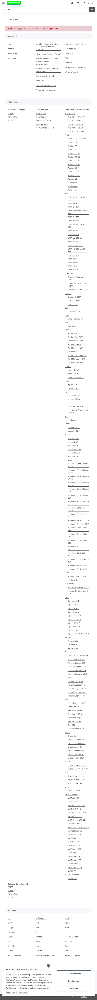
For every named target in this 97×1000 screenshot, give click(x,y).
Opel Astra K (73, 604)
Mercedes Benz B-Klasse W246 (78, 483)
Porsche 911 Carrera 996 (78, 655)
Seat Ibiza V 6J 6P (75, 710)
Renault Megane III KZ (77, 692)
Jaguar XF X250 (74, 399)
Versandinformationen (45, 90)
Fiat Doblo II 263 (74, 326)
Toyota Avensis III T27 (77, 780)
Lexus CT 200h (74, 427)
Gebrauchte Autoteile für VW (48, 54)
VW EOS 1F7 (73, 801)
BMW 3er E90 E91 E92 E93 (77, 225)
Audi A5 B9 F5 (74, 168)
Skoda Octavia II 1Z (76, 739)
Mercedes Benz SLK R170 (78, 565)
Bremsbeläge (41, 117)
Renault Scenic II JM (76, 696)
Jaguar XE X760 (74, 395)
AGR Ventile (41, 113)
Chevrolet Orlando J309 (78, 289)
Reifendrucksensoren (45, 128)
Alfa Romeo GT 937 (76, 131)
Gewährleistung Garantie (75, 44)
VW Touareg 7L (74, 863)
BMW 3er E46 (73, 220)
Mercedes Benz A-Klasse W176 (78, 465)
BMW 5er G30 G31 (75, 245)
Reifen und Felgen (72, 955)
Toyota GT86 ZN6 (75, 783)
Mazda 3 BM (73, 438)
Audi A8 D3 (72, 179)
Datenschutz (70, 53)
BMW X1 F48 (73, 262)
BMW (67, 193)
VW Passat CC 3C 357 (77, 834)
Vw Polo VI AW (74, 845)
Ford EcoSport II (74, 344)
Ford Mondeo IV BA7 (76, 359)
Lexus (67, 423)
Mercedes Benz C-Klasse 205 (78, 502)
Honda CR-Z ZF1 (74, 373)
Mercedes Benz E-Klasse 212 (78, 535)
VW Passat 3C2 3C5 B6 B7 (78, 827)
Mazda (68, 434)
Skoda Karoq (73, 736)
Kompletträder (14, 117)
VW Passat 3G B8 (75, 831)
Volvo (67, 787)
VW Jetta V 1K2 (74, 823)
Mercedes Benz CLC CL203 (76, 509)
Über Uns (40, 80)
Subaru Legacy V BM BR (78, 769)
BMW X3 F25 (73, 270)
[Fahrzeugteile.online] (14, 3)
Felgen (10, 113)
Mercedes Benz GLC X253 (76, 547)
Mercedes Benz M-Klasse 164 (78, 560)
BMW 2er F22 (73, 217)
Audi (67, 135)
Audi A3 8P (72, 146)
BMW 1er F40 (73, 207)
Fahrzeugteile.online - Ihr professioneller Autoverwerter (47, 61)
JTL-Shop (84, 997)
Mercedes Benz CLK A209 (76, 515)
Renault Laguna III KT (77, 688)
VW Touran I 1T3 (75, 867)
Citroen (68, 293)
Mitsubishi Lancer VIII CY (78, 587)
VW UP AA (72, 871)
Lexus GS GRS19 (74, 431)
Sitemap (68, 63)
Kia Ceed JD (73, 420)
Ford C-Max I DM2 (75, 337)
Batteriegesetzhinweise (75, 67)
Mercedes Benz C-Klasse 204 (78, 496)
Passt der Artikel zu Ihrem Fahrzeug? (47, 69)
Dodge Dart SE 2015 (76, 319)
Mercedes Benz (71, 460)
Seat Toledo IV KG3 (76, 728)
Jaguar (67, 392)
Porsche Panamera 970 (77, 674)
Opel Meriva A (74, 623)
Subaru (68, 761)
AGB (66, 58)
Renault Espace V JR (76, 685)
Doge (67, 315)
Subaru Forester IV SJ (77, 765)
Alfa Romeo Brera (75, 124)
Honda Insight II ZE (76, 377)
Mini (67, 573)
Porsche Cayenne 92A (77, 666)
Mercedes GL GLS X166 (77, 569)
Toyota (67, 772)
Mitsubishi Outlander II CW (78, 592)
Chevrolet (69, 273)
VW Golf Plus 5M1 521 (77, 820)
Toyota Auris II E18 (75, 776)
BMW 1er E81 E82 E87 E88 (77, 198)
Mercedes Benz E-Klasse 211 (78, 529)
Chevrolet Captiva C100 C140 (78, 278)
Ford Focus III (73, 351)
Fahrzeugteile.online (45, 955)
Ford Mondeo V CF (75, 362)
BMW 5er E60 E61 (75, 238)
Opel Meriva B (74, 626)
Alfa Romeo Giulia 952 (77, 128)
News (10, 44)
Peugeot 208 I (73, 641)
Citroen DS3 (73, 304)
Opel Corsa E (73, 612)
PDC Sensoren (42, 124)
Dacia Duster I (74, 311)
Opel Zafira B (73, 630)
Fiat (66, 322)
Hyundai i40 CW (74, 388)
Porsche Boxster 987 (76, 663)
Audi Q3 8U (73, 182)
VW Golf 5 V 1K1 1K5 (76, 805)
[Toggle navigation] (3, 1)
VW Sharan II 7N (75, 849)
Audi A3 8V (72, 149)
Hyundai (68, 381)
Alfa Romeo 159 (74, 120)
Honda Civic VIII (74, 370)
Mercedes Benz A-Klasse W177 (78, 471)
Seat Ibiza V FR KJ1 (75, 714)
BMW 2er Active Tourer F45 (77, 212)
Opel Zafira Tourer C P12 (78, 634)
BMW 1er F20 (73, 203)
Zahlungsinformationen (46, 85)
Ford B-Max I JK (74, 333)
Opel (67, 597)
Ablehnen (74, 988)
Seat (67, 699)
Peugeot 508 (73, 648)
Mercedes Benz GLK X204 (76, 554)
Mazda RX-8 (73, 456)
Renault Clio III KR (75, 681)
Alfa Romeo (70, 113)
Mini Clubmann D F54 (77, 576)
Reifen (10, 120)
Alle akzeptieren (74, 974)
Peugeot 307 (73, 645)
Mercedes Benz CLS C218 (78, 520)
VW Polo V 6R (73, 842)
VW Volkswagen (71, 794)
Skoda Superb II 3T (76, 754)
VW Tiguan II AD (74, 860)
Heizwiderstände (43, 120)
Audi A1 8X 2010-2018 (77, 139)
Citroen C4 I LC (74, 300)
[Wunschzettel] (78, 2)
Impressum (12, 58)
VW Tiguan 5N (74, 856)
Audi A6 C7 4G (74, 175)
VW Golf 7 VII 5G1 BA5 (77, 812)
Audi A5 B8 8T (74, 164)
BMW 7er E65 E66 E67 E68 (77, 250)
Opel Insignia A (74, 619)
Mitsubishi (69, 583)
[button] (72, 2)
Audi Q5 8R (72, 186)
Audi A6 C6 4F (74, 171)
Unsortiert (72, 878)
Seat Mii (71, 725)
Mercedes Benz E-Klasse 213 (78, 541)
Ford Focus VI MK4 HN (77, 355)
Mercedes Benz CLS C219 (78, 524)
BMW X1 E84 (73, 259)
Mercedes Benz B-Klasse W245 (78, 477)
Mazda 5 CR (73, 442)
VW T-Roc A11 (73, 853)
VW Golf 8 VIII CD (75, 816)
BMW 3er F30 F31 (75, 230)
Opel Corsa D (73, 608)
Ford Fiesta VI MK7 (75, 348)
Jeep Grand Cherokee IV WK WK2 (78, 411)
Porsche (68, 652)
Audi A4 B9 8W (74, 160)
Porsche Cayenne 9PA (77, 670)
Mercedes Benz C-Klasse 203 (78, 490)
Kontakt (11, 49)
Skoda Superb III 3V (76, 758)
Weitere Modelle (72, 874)
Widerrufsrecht (71, 72)
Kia (66, 416)
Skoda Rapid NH (75, 747)
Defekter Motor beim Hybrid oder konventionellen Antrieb (48, 47)
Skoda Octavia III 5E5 (76, 743)
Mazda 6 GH (73, 445)
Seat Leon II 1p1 (74, 717)
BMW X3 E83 (73, 266)
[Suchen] (92, 9)
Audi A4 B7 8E (74, 153)
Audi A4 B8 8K (74, 157)
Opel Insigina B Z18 (76, 615)
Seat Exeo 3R (73, 707)
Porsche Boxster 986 (76, 659)
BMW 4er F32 (73, 234)
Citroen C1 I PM (74, 297)
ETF (9, 918)
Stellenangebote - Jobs (45, 76)
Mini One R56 (73, 580)
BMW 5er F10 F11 (75, 241)
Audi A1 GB (72, 142)
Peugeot (68, 637)
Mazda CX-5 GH (74, 453)
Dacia (67, 308)
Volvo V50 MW (74, 790)
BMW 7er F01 (73, 255)
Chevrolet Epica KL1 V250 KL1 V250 (78, 284)
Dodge (10, 927)
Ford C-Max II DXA (75, 340)
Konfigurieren (74, 981)
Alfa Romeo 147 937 (76, 117)
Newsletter (12, 53)
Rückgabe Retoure (72, 49)
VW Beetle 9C (73, 798)
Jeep (67, 403)
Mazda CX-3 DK (74, 449)
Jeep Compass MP (75, 406)
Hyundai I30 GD (74, 384)
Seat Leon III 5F (74, 721)
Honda (67, 366)
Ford (67, 330)
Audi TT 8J (72, 190)
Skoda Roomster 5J (76, 750)
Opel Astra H (73, 601)
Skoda (67, 732)
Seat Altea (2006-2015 (77, 703)
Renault (68, 677)
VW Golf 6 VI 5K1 (75, 809)
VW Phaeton (73, 838)
